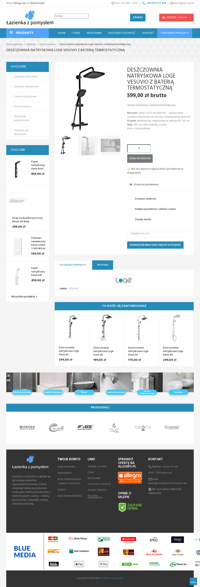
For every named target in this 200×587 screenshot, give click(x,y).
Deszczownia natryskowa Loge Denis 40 (173, 351)
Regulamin (94, 478)
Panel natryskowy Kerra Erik (38, 272)
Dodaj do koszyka (140, 158)
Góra (193, 582)
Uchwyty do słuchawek (21, 132)
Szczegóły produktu (73, 265)
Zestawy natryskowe (26, 87)
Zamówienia (64, 473)
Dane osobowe (66, 467)
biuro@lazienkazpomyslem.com (167, 483)
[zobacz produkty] (27, 428)
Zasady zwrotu (97, 490)
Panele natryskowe (25, 97)
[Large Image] (100, 385)
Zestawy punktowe (25, 77)
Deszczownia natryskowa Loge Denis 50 (138, 351)
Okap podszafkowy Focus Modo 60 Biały (27, 219)
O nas (91, 472)
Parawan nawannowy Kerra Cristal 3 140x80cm (38, 243)
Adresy (61, 490)
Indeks (63, 289)
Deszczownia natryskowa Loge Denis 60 (103, 351)
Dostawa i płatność (99, 484)
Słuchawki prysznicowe (21, 118)
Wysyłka (102, 265)
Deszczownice (22, 107)
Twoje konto (68, 459)
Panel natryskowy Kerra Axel (38, 165)
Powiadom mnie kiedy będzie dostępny (155, 245)
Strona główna (97, 467)
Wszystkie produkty (24, 297)
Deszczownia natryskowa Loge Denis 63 (69, 351)
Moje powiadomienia (69, 496)
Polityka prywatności (95, 497)
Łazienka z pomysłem (112, 578)
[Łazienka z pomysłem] (29, 17)
